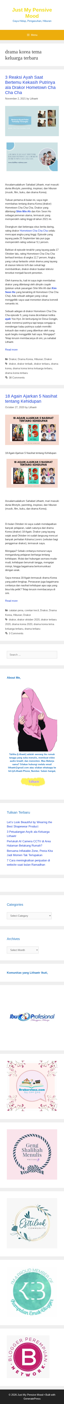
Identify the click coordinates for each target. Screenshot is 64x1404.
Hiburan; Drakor (43, 359)
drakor (12, 363)
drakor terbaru (42, 363)
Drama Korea (25, 359)
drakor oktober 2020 (28, 619)
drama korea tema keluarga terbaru (32, 368)
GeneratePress (32, 1398)
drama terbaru (32, 628)
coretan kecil (32, 610)
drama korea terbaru (16, 372)
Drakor (12, 359)
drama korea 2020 (22, 624)
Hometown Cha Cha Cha (34, 230)
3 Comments (16, 633)
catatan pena (16, 610)
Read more (11, 349)
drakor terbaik (25, 363)
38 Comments (17, 377)
